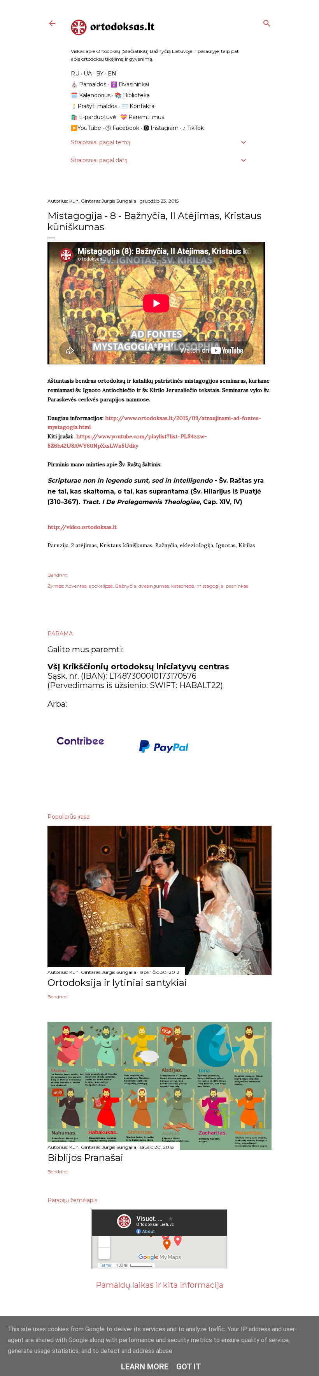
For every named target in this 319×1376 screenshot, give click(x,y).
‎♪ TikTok (193, 127)
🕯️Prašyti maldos (94, 106)
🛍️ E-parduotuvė (93, 117)
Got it (188, 1366)
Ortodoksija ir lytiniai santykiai (117, 982)
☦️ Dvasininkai (129, 84)
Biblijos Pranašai (85, 1157)
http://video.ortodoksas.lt (82, 526)
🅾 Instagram (161, 127)
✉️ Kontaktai (138, 106)
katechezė (182, 586)
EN (112, 73)
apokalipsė (101, 586)
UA (88, 73)
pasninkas (237, 586)
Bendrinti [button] (57, 575)
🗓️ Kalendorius (90, 95)
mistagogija (209, 586)
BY (99, 73)
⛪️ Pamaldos (88, 84)
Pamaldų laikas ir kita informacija (159, 1285)
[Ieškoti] (267, 21)
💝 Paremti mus (142, 117)
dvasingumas (153, 586)
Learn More (144, 1366)
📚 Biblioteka (132, 95)
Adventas (75, 586)
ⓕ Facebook (122, 127)
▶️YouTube (86, 127)
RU (75, 73)
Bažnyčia (125, 586)
